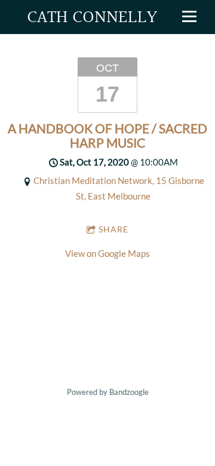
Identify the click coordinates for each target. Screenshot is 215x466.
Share (113, 229)
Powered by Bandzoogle (108, 392)
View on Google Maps (107, 253)
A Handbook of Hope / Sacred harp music (107, 135)
